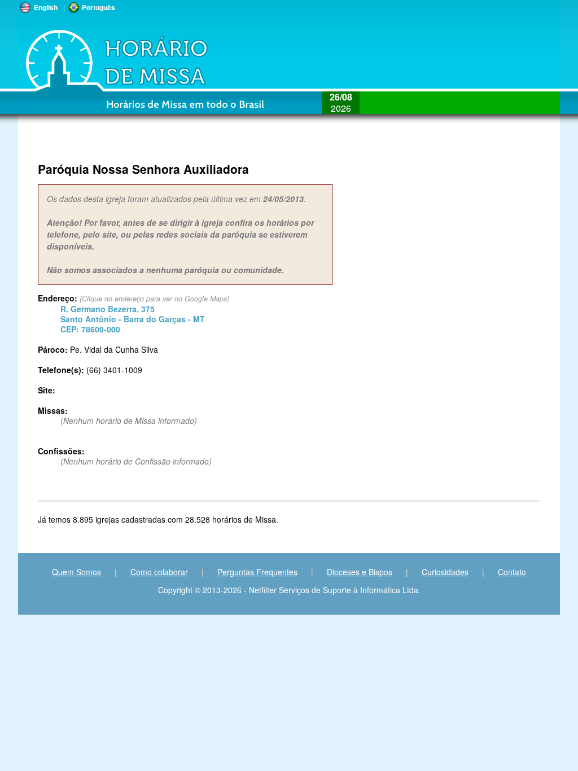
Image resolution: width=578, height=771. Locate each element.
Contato (512, 571)
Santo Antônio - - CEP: (132, 319)
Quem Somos (76, 571)
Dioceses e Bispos (359, 571)
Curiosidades (445, 571)
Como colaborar (159, 571)
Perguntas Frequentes (257, 571)
